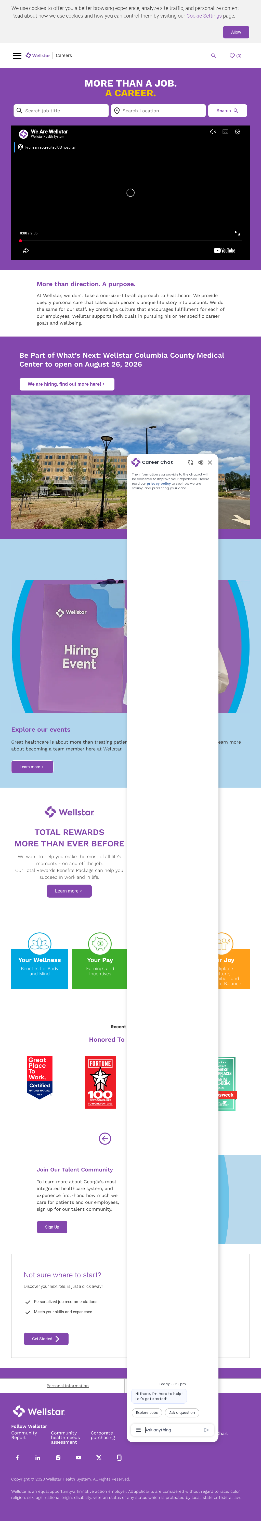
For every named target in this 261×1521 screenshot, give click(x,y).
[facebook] (17, 1458)
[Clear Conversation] (190, 462)
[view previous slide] (105, 1139)
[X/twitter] (99, 1458)
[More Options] (138, 1430)
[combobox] (61, 110)
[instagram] (58, 1458)
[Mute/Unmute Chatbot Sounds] (200, 462)
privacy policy (159, 483)
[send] (206, 1430)
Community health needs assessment (65, 1437)
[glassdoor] (119, 1458)
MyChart (219, 1433)
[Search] (214, 56)
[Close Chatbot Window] (210, 462)
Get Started (42, 1338)
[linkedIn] (38, 1458)
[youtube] (78, 1458)
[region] (172, 945)
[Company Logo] (37, 55)
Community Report (24, 1435)
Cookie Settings (204, 15)
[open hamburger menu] (17, 56)
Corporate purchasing (103, 1435)
